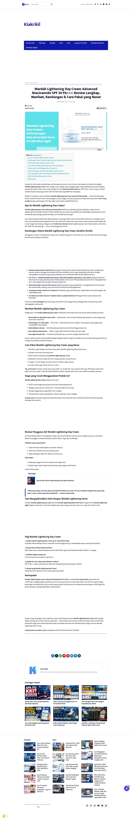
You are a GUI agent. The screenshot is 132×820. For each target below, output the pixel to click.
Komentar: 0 (102, 108)
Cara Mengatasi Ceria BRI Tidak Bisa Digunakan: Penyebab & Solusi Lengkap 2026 (100, 756)
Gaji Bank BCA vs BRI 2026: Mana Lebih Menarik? (72, 745)
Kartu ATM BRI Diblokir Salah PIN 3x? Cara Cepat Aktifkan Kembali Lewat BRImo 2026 (100, 793)
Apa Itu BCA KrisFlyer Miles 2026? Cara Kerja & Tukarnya (43, 757)
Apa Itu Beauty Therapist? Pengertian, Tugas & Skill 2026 (44, 788)
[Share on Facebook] (53, 655)
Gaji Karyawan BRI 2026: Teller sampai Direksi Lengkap (72, 766)
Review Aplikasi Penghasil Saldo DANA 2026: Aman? (100, 743)
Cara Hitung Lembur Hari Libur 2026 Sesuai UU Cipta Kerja (72, 757)
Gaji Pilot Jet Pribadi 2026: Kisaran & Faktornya (72, 787)
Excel (61, 43)
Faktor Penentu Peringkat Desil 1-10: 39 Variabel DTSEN (65, 702)
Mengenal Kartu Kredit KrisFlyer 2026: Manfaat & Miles (42, 767)
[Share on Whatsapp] (60, 655)
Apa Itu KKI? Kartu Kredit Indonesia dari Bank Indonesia (55, 480)
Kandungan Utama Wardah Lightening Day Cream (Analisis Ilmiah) (50, 160)
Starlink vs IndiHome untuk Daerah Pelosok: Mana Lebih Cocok (93, 724)
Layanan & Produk (81, 43)
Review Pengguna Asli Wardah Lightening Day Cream (45, 171)
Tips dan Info (30, 43)
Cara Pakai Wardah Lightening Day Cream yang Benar (46, 165)
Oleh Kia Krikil (29, 108)
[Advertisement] (74, 24)
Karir (68, 43)
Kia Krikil (44, 669)
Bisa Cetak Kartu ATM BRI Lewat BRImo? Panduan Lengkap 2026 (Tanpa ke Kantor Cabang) (100, 780)
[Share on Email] (64, 655)
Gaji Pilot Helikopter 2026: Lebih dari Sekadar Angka (72, 777)
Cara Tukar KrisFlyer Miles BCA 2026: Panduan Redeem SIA (43, 746)
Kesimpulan (32, 179)
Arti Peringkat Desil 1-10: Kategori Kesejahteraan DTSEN (93, 702)
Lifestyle (52, 43)
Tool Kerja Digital (31, 47)
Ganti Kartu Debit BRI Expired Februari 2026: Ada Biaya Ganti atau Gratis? (101, 767)
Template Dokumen (97, 43)
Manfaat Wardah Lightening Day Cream (41, 163)
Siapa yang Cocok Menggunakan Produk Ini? (42, 168)
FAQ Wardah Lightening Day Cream (40, 176)
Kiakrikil (32, 24)
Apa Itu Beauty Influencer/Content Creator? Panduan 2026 (43, 778)
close (38, 807)
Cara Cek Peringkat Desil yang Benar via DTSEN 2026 (37, 724)
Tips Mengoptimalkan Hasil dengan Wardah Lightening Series (48, 173)
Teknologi (42, 43)
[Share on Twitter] (56, 655)
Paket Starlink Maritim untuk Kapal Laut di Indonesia (65, 724)
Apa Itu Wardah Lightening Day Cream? (41, 157)
